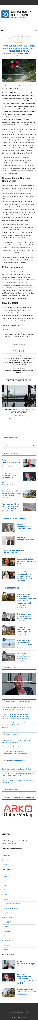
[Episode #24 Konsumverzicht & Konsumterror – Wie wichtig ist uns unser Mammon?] (8, 575)
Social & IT (7, 922)
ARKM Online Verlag (9, 843)
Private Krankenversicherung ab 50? (11, 462)
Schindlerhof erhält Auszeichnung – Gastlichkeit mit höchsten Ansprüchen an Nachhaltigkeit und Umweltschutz (26, 599)
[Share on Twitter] (19, 351)
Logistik (6, 913)
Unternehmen (8, 936)
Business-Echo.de (12, 734)
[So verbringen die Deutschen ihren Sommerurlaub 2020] (8, 643)
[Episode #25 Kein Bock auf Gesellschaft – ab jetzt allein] (8, 562)
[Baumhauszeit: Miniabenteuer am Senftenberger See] (8, 630)
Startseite (5, 37)
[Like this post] (15, 351)
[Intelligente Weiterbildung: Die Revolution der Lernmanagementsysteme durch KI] (29, 476)
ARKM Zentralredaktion (22, 54)
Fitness (6, 894)
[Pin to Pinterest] (21, 351)
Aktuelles (7, 876)
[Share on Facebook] (17, 351)
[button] (4, 401)
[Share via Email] (23, 351)
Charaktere (7, 881)
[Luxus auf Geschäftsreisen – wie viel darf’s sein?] (19, 396)
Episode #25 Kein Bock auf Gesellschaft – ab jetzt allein (26, 561)
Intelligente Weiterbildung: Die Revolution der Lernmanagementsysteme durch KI (11, 477)
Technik (6, 926)
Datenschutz (6, 860)
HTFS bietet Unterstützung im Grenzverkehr (23, 656)
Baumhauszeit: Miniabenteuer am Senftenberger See (24, 629)
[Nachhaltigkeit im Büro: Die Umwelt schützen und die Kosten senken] (29, 507)
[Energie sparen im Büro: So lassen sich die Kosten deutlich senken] (29, 494)
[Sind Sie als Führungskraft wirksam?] (8, 540)
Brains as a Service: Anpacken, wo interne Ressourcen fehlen (25, 616)
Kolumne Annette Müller (12, 904)
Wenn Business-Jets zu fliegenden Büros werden (18, 747)
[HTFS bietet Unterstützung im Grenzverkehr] (8, 657)
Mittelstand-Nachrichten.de (17, 701)
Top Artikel (7, 931)
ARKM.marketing (19, 344)
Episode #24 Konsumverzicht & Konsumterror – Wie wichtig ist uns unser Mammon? (24, 576)
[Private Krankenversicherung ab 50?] (29, 463)
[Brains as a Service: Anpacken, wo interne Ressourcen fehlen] (8, 617)
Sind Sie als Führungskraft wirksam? (26, 539)
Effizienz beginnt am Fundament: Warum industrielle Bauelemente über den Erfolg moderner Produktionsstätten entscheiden (16, 716)
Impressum (6, 855)
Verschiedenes (9, 940)
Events (6, 885)
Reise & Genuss (9, 917)
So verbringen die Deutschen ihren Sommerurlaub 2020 (24, 643)
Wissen (6, 949)
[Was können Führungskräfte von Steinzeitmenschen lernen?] (8, 527)
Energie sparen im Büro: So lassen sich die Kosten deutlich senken (11, 493)
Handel (6, 899)
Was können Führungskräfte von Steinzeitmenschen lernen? (24, 527)
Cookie (4, 864)
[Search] (36, 30)
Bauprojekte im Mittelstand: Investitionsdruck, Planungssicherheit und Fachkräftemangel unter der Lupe (18, 725)
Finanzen (7, 890)
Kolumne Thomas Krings (12, 908)
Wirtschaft (7, 945)
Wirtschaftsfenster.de (15, 761)
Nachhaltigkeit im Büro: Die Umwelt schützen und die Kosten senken (11, 506)
